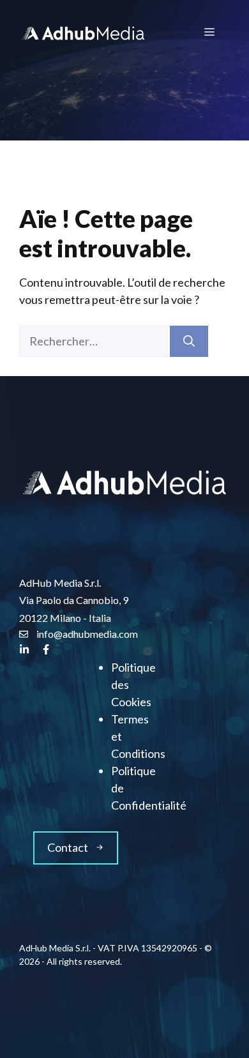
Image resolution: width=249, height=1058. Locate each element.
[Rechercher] (189, 341)
